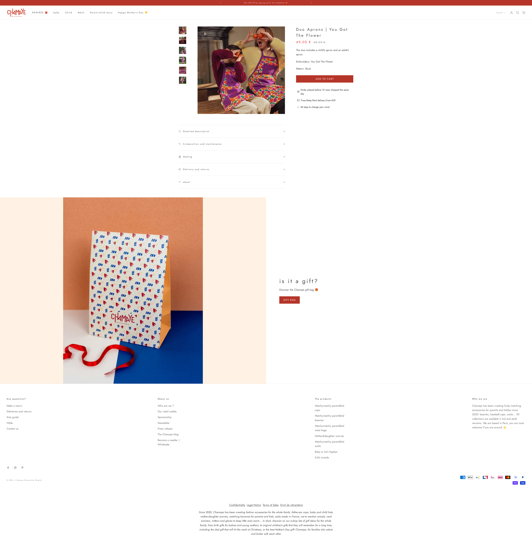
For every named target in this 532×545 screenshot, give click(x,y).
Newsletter (164, 423)
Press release (165, 429)
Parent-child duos (101, 12)
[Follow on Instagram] (15, 467)
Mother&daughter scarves (329, 436)
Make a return (14, 406)
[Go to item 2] (182, 40)
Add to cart (325, 79)
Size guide (13, 417)
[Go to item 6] (182, 80)
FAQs (10, 423)
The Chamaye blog (168, 434)
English (499, 13)
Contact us (12, 429)
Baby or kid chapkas (326, 452)
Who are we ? (166, 406)
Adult (81, 12)
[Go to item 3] (182, 50)
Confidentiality (237, 505)
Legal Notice (254, 505)
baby (56, 12)
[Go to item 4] (182, 60)
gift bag (289, 300)
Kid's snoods (322, 457)
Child (68, 12)
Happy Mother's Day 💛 (133, 12)
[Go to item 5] (182, 70)
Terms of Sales (271, 505)
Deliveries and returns (19, 411)
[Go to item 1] (182, 30)
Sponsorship (165, 417)
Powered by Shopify (33, 480)
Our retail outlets (167, 411)
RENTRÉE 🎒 (40, 12)
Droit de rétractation (291, 505)
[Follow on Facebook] (8, 467)
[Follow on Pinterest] (22, 467)
